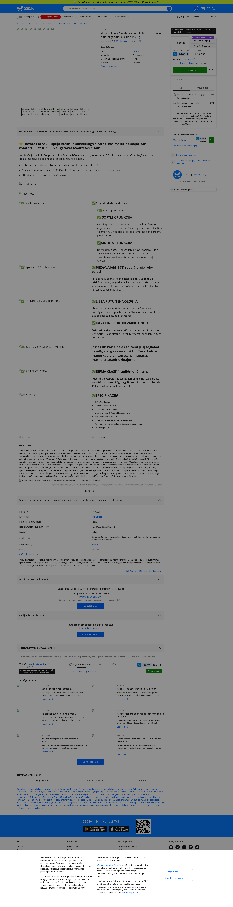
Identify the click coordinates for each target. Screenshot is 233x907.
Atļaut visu (173, 871)
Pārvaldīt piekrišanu (173, 878)
